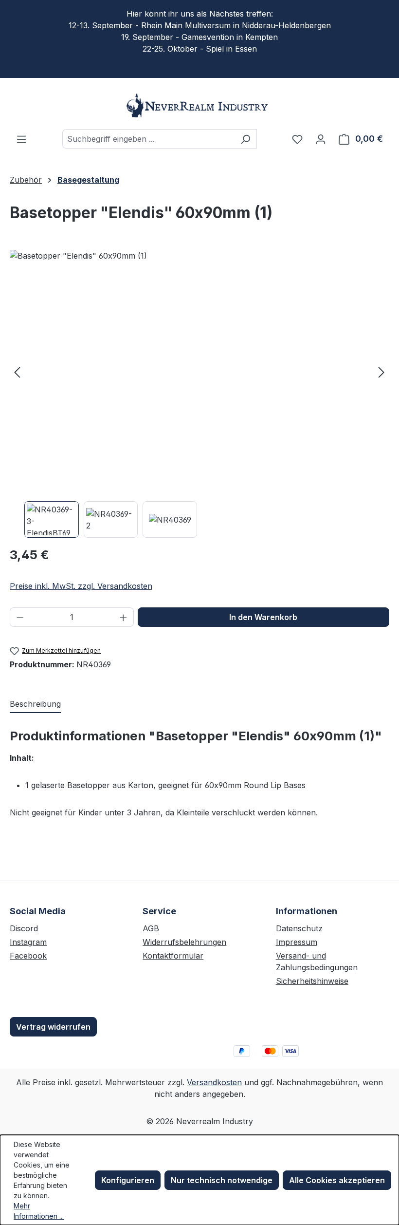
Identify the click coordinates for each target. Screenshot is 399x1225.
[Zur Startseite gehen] (199, 105)
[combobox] (148, 139)
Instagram (28, 942)
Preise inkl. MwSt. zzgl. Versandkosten (81, 586)
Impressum (296, 942)
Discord (24, 928)
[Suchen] (245, 139)
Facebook (28, 956)
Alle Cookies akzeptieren (337, 1180)
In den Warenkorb (263, 617)
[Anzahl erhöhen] (123, 617)
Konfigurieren (127, 1180)
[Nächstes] (381, 372)
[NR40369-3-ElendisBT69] (199, 371)
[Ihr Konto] (320, 139)
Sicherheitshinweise (312, 981)
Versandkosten (214, 1082)
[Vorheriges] (17, 372)
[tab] (35, 704)
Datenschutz (299, 928)
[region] (199, 394)
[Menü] (21, 139)
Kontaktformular (173, 956)
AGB (151, 928)
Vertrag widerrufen (53, 1027)
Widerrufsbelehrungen (184, 942)
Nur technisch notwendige (221, 1180)
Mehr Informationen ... (39, 1211)
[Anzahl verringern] (20, 617)
